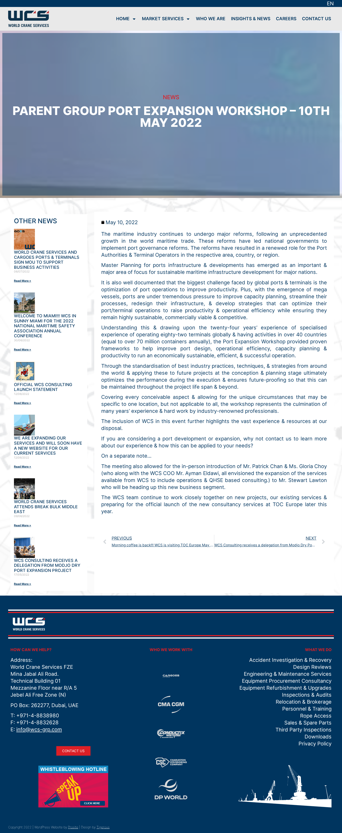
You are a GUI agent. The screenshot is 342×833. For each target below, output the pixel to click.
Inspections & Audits (307, 695)
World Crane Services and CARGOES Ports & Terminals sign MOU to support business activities (46, 260)
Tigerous (103, 827)
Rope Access (316, 716)
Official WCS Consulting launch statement (43, 387)
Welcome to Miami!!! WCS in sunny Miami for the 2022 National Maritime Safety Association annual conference (45, 325)
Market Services (163, 18)
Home (123, 18)
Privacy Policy (315, 744)
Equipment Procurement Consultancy (287, 681)
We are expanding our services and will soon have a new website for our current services (48, 446)
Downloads (318, 737)
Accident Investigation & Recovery (290, 660)
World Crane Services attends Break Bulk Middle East (46, 506)
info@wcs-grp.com (39, 729)
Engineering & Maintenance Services (288, 674)
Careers (286, 18)
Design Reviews (312, 667)
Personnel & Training (307, 709)
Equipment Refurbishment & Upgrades (285, 688)
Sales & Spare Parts (308, 723)
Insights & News (250, 18)
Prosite (73, 827)
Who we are (210, 18)
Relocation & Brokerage (304, 702)
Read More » (22, 280)
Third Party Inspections (303, 730)
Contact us (316, 18)
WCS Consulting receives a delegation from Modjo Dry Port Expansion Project (47, 565)
